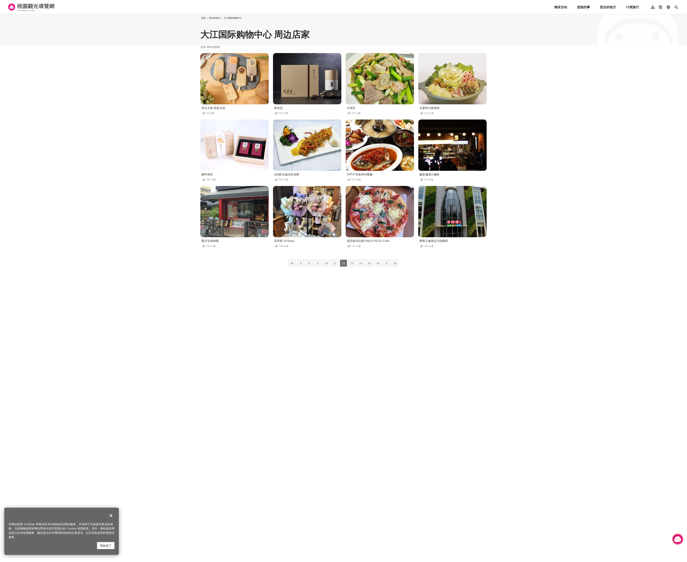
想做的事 (583, 7)
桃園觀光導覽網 (30, 7)
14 (360, 263)
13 (352, 263)
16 (377, 263)
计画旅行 (632, 7)
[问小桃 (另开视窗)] (677, 539)
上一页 (300, 263)
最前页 (292, 263)
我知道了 (105, 545)
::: (199, 17)
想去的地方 (608, 7)
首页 (203, 17)
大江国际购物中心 (232, 17)
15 (369, 263)
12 (343, 263)
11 (335, 263)
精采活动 (560, 7)
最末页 (395, 263)
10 (326, 263)
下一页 (386, 263)
